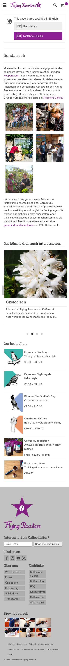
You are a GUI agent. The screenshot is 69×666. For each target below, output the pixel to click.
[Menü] (4, 5)
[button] (38, 26)
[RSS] (23, 558)
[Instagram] (12, 558)
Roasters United (52, 97)
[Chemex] (27, 622)
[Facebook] (6, 558)
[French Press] (11, 632)
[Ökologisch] (36, 273)
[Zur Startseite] (22, 512)
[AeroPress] (11, 622)
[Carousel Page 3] (37, 334)
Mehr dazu (15, 322)
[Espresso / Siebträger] (43, 622)
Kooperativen (11, 75)
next (64, 290)
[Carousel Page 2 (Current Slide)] (32, 334)
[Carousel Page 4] (42, 334)
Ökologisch (16, 302)
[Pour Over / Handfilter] (43, 632)
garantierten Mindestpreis (18, 224)
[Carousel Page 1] (27, 334)
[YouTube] (18, 558)
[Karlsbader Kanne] (27, 632)
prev (4, 290)
